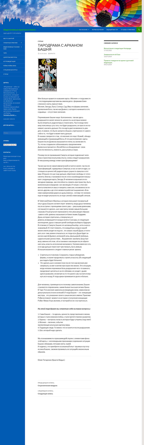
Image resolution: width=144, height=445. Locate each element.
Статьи (40, 41)
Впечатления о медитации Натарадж (117, 48)
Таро (5, 53)
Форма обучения (98, 29)
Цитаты (6, 82)
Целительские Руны (10, 57)
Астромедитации (9, 61)
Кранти (52, 53)
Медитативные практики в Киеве (19, 29)
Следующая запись (45, 392)
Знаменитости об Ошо (112, 54)
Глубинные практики (10, 42)
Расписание (83, 29)
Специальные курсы (10, 70)
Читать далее (9, 115)
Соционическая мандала (47, 384)
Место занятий (8, 38)
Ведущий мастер (112, 29)
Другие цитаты (9, 125)
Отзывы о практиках (128, 29)
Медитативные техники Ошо (11, 48)
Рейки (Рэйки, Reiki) (9, 65)
